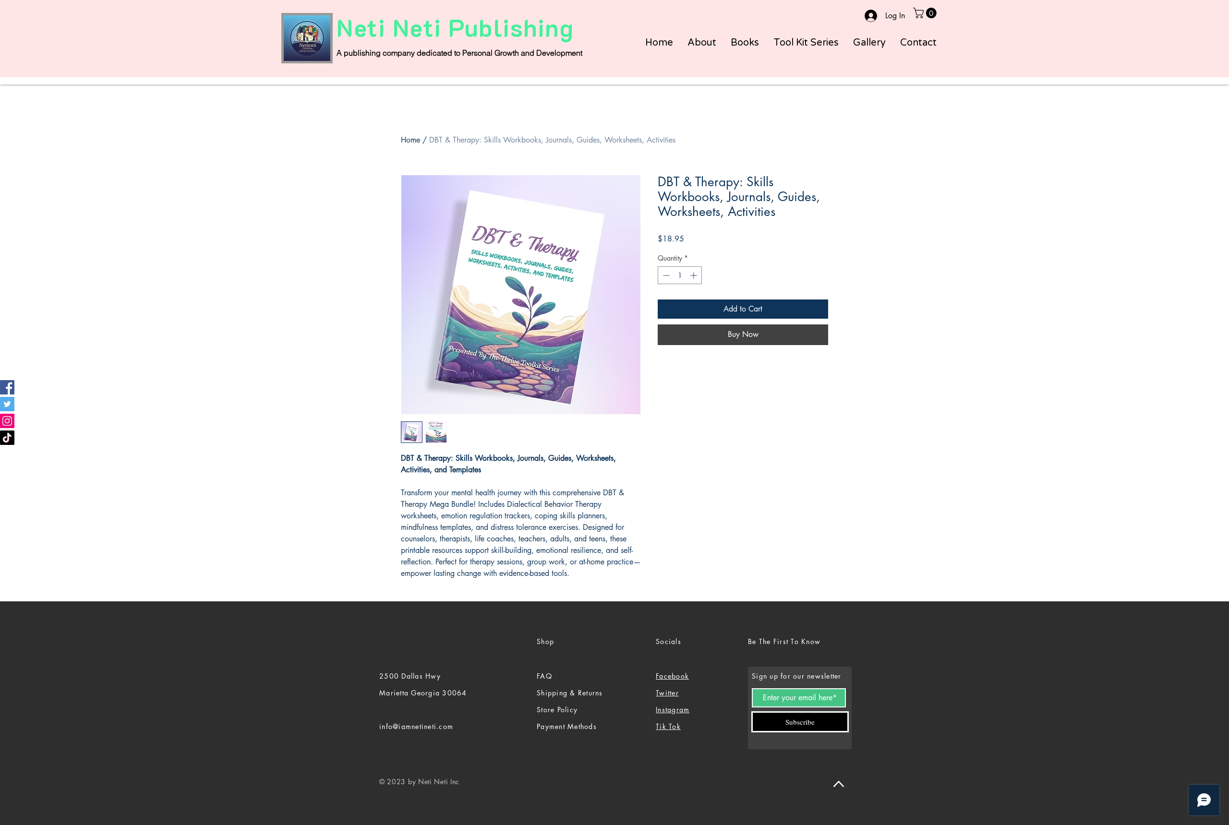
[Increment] (694, 275)
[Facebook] (7, 387)
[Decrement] (665, 275)
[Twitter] (7, 404)
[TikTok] (7, 437)
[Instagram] (7, 421)
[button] (926, 13)
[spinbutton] (679, 275)
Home (410, 140)
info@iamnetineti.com (416, 726)
